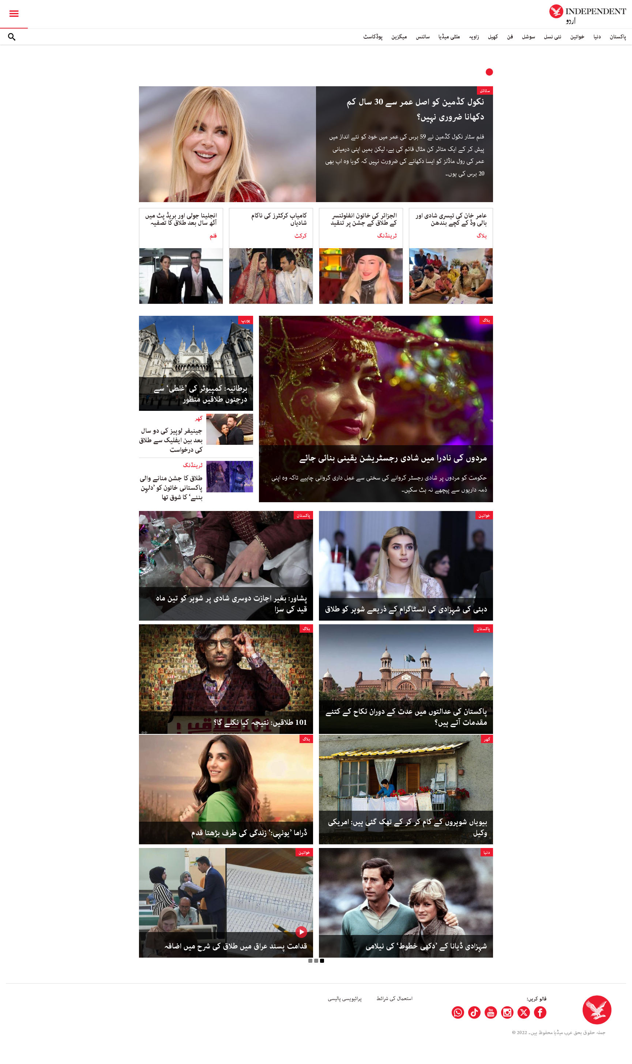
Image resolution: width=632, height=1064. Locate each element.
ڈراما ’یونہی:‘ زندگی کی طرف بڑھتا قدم (249, 833)
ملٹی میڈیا (449, 37)
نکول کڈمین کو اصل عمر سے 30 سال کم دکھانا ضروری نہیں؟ (415, 109)
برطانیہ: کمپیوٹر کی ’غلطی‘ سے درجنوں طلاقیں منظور (200, 394)
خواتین (577, 37)
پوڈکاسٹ (373, 37)
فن (510, 37)
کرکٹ (300, 236)
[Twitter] (524, 1012)
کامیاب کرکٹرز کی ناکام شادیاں (279, 219)
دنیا (597, 37)
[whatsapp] (458, 1012)
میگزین (399, 37)
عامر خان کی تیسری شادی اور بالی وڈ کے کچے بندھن (451, 219)
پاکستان (618, 37)
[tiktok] (474, 1012)
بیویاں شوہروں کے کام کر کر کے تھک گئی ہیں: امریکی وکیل (407, 827)
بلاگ (482, 236)
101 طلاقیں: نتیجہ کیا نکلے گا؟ (260, 722)
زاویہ (474, 37)
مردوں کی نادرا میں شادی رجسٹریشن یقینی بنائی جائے (393, 458)
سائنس (423, 37)
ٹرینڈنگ (387, 236)
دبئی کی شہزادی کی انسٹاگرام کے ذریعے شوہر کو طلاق (406, 609)
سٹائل (485, 91)
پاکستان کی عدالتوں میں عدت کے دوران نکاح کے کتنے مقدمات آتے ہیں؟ (406, 717)
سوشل (528, 37)
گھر (199, 418)
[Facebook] (540, 1012)
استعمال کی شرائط (394, 999)
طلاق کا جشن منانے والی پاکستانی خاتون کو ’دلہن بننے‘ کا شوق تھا (171, 488)
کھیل (493, 37)
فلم (213, 236)
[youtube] (491, 1012)
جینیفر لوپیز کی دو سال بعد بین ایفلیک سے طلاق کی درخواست (171, 440)
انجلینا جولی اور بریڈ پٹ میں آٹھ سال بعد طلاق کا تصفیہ (181, 219)
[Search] (11, 36)
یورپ (245, 320)
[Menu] (14, 14)
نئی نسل (552, 37)
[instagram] (507, 1012)
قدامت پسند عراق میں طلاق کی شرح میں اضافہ (235, 946)
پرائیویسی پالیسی (345, 999)
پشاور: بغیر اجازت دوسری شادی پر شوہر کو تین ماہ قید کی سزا (231, 604)
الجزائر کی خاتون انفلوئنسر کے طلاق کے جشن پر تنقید (364, 219)
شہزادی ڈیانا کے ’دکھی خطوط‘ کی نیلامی (426, 946)
